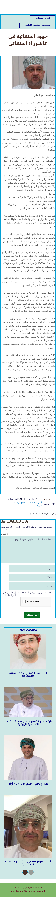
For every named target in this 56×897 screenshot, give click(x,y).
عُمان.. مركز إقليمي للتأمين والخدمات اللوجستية (28, 863)
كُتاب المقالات (43, 18)
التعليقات (5, 533)
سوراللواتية (37, 505)
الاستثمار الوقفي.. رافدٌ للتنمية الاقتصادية (28, 674)
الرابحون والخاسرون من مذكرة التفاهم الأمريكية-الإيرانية (28, 723)
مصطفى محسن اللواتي (37, 25)
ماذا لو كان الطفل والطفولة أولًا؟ (28, 784)
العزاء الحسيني (35, 502)
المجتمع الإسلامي (20, 502)
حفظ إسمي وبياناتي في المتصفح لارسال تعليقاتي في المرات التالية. (27, 594)
